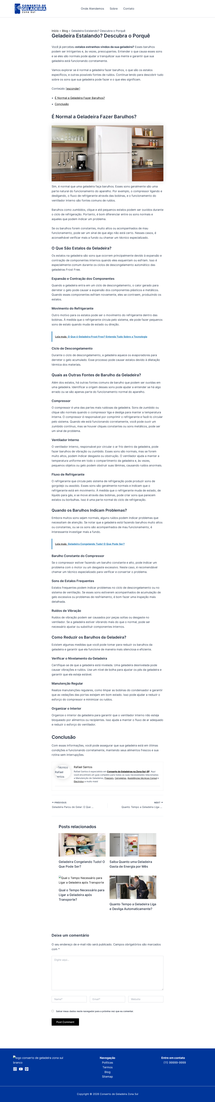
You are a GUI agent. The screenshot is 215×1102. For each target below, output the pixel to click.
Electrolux (79, 781)
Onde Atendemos (92, 8)
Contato (128, 8)
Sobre (114, 8)
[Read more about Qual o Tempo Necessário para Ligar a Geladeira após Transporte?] (82, 880)
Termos (107, 1067)
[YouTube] (21, 1069)
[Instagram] (15, 1069)
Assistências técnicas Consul (142, 778)
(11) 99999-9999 (175, 1062)
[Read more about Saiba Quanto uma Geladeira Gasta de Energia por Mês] (133, 844)
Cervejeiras (120, 778)
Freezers (109, 778)
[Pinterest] (27, 1069)
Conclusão (62, 104)
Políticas (107, 1062)
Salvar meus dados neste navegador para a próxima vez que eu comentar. (94, 1011)
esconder (73, 88)
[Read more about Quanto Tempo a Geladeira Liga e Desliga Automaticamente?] (133, 887)
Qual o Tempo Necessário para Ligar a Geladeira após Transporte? (81, 894)
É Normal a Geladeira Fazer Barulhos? (80, 98)
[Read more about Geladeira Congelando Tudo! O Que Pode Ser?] (82, 844)
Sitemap (107, 1076)
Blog (107, 1072)
